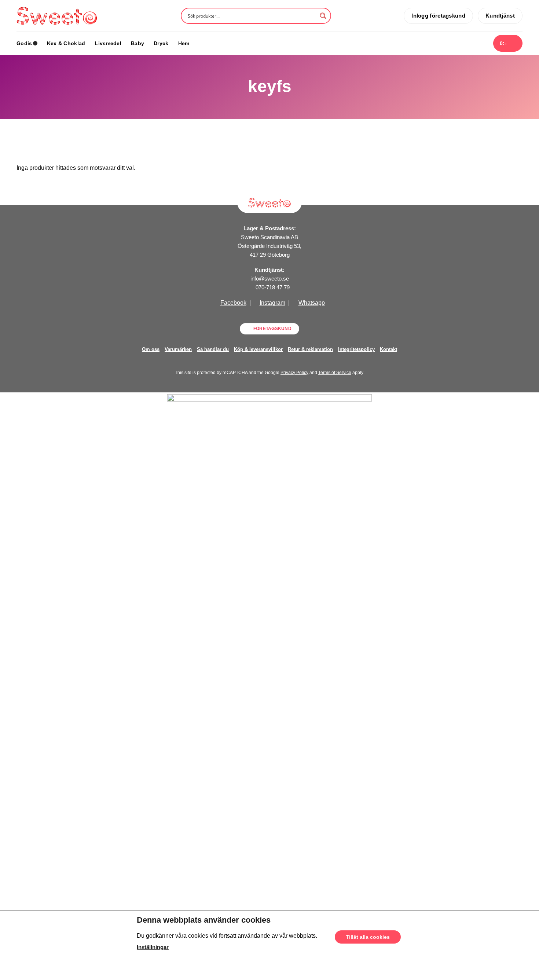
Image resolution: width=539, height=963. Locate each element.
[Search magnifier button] (323, 16)
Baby (137, 43)
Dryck (161, 43)
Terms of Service (334, 372)
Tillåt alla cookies (368, 937)
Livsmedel (108, 43)
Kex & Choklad (66, 43)
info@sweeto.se (269, 278)
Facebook (233, 303)
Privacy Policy (294, 372)
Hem (184, 43)
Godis (24, 43)
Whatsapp (311, 303)
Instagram (272, 303)
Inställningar (153, 947)
